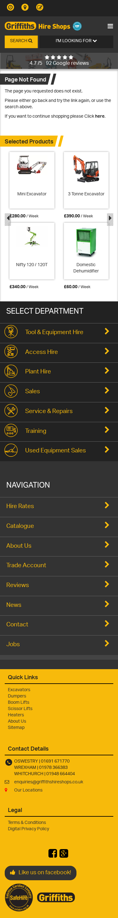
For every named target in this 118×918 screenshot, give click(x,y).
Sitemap (16, 728)
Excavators (19, 690)
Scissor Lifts (20, 709)
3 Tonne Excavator (86, 194)
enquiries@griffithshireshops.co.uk (48, 782)
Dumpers (17, 696)
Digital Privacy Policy (28, 829)
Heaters (16, 715)
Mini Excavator (32, 194)
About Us (17, 721)
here (99, 116)
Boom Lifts (18, 703)
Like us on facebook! (45, 873)
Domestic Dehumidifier (86, 268)
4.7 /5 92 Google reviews (59, 64)
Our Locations (28, 790)
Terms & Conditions (27, 823)
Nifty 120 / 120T (32, 265)
